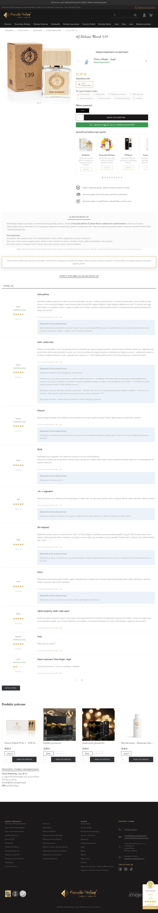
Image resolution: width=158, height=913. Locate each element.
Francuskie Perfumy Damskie (15, 824)
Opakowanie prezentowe (93, 743)
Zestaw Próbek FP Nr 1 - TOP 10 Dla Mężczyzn (20, 743)
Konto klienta (86, 824)
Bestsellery (47, 828)
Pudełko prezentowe (52, 743)
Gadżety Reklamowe (50, 859)
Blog (82, 847)
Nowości (46, 824)
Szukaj (135, 15)
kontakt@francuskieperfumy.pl (14, 782)
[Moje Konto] (145, 15)
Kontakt (83, 862)
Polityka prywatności (88, 843)
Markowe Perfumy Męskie (52, 839)
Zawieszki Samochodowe (14, 859)
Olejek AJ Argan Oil (12, 851)
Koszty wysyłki (86, 828)
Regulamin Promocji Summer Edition (94, 870)
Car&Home (9, 862)
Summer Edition (11, 866)
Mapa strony (85, 859)
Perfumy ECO (10, 839)
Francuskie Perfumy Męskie (15, 828)
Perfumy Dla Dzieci (12, 847)
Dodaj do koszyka (116, 117)
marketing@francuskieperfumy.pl (136, 838)
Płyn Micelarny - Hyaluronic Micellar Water (137, 743)
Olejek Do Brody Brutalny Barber (55, 851)
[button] (37, 103)
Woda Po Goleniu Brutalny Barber (55, 847)
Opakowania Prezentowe (52, 855)
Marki (83, 851)
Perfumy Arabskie (49, 831)
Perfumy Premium (11, 835)
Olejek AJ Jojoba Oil (12, 855)
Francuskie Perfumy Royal (14, 831)
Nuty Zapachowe (49, 843)
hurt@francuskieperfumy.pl (134, 858)
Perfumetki (9, 843)
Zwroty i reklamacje (88, 835)
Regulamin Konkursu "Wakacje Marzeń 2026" (97, 866)
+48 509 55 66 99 (74, 7)
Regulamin (85, 839)
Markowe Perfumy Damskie (53, 835)
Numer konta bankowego (90, 831)
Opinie (83, 855)
